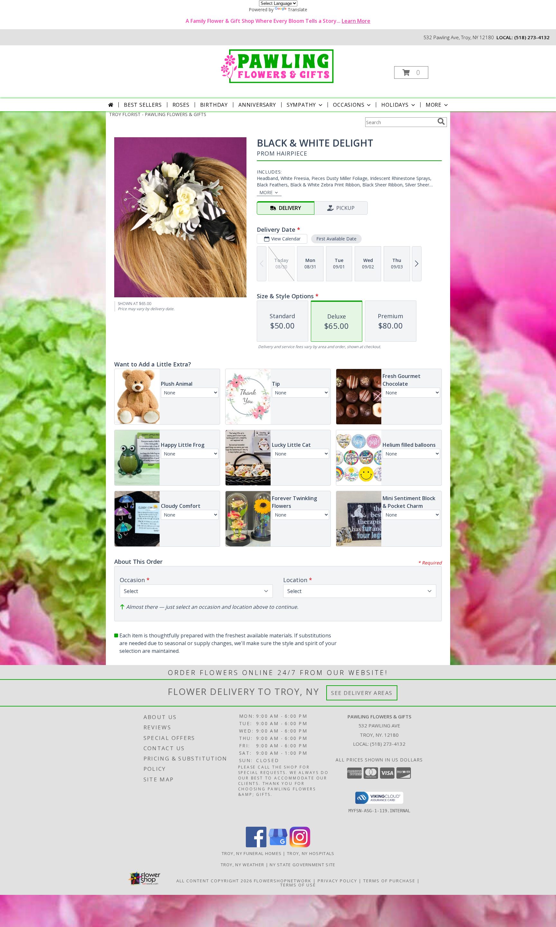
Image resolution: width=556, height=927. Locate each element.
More (433, 104)
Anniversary (257, 104)
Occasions (348, 104)
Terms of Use (298, 885)
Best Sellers (143, 104)
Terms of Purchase (389, 881)
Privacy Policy (337, 881)
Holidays (394, 104)
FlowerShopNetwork (282, 881)
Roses (181, 104)
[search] (441, 121)
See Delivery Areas (362, 693)
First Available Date (336, 239)
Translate (297, 9)
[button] (411, 72)
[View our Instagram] (300, 845)
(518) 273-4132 (532, 37)
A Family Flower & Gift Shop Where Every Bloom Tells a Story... (278, 20)
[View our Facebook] (256, 845)
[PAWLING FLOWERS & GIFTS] (277, 65)
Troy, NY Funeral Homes (252, 853)
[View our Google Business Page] (278, 845)
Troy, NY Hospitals (310, 853)
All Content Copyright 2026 (214, 881)
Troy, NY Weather (242, 865)
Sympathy (301, 104)
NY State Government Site (302, 865)
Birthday (214, 104)
